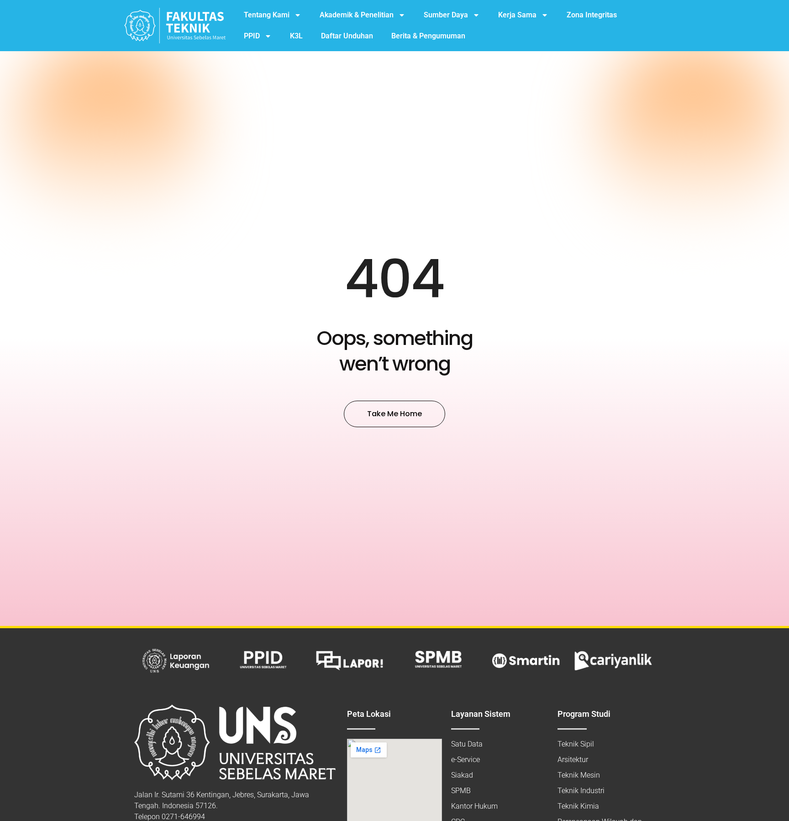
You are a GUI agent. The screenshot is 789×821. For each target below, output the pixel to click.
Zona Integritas (592, 15)
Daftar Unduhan (347, 36)
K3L (296, 36)
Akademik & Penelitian (357, 15)
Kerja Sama (517, 15)
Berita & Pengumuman (428, 36)
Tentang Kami (266, 15)
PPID (252, 36)
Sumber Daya (446, 15)
